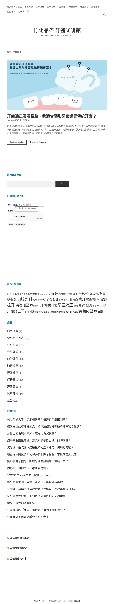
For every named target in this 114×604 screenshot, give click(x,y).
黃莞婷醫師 (88, 311)
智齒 (89, 299)
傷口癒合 (63, 294)
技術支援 (77, 601)
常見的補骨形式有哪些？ (22, 503)
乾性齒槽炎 (34, 294)
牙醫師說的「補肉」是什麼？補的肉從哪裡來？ (36, 510)
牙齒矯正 (73, 7)
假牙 (54, 293)
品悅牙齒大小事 (18, 558)
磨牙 (94, 306)
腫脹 (13, 311)
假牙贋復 (95, 7)
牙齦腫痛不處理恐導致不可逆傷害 (28, 517)
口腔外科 (62, 7)
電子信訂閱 (23, 11)
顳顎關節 (54, 311)
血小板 (27, 312)
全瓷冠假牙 (85, 294)
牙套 (54, 305)
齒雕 (100, 311)
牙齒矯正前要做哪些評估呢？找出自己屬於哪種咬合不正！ (43, 489)
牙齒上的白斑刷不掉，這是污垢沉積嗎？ (32, 433)
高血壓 (75, 311)
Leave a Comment (39, 142)
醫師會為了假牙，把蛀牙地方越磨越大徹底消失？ (37, 461)
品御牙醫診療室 (18, 548)
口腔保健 (12, 331)
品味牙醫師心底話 (19, 537)
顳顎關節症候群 (65, 311)
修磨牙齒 (47, 294)
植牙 (11, 305)
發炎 (89, 305)
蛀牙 (20, 311)
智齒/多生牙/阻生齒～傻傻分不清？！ (30, 475)
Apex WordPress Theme (44, 601)
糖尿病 (99, 305)
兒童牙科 (11, 11)
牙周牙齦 (28, 7)
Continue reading (18, 143)
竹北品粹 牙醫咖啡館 (57, 31)
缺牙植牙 (51, 7)
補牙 (32, 311)
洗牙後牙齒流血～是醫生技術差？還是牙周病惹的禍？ (40, 447)
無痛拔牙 (36, 306)
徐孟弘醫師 (51, 299)
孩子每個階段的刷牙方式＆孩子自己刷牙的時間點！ (39, 440)
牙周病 (45, 305)
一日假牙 (15, 294)
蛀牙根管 (40, 7)
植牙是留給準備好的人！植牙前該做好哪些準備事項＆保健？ (44, 426)
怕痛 (61, 300)
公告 (10, 400)
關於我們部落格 (14, 7)
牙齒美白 (84, 7)
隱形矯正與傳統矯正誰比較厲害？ (28, 468)
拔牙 (82, 299)
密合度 (40, 300)
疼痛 (82, 305)
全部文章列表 (15, 338)
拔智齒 (74, 299)
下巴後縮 (23, 294)
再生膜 (96, 294)
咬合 (35, 299)
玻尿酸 (76, 306)
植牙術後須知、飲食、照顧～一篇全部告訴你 (35, 482)
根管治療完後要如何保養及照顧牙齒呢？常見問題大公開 (42, 454)
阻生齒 (46, 311)
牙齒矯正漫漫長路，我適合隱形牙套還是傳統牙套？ (57, 85)
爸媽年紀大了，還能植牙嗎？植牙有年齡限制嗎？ (37, 419)
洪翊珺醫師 (24, 305)
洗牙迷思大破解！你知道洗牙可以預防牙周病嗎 (36, 496)
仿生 (41, 294)
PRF (9, 294)
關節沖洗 (39, 311)
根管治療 (99, 299)
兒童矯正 (72, 294)
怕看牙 (66, 300)
